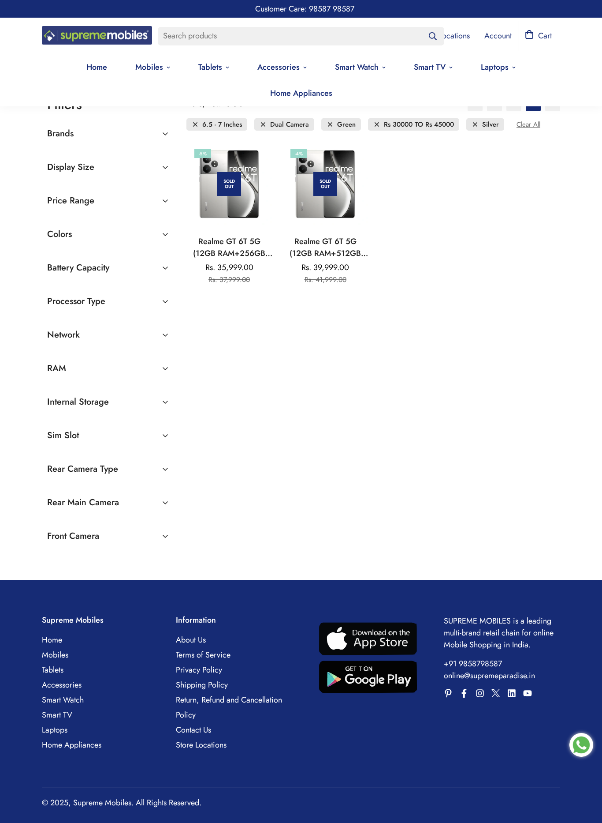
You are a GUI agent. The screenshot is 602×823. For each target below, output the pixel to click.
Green (346, 124)
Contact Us (193, 730)
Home (96, 67)
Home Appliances (301, 93)
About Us (191, 640)
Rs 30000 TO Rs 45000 (419, 124)
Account (498, 35)
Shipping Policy (202, 685)
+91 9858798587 (473, 663)
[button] (538, 36)
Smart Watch (357, 67)
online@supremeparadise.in (489, 675)
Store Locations (201, 745)
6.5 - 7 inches (222, 124)
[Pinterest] (448, 693)
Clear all (528, 124)
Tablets (210, 67)
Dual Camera (289, 124)
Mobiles (149, 67)
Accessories (278, 67)
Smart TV (430, 67)
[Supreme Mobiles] (97, 36)
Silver (490, 124)
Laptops (495, 67)
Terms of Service (203, 655)
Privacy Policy (199, 670)
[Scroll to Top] (585, 775)
